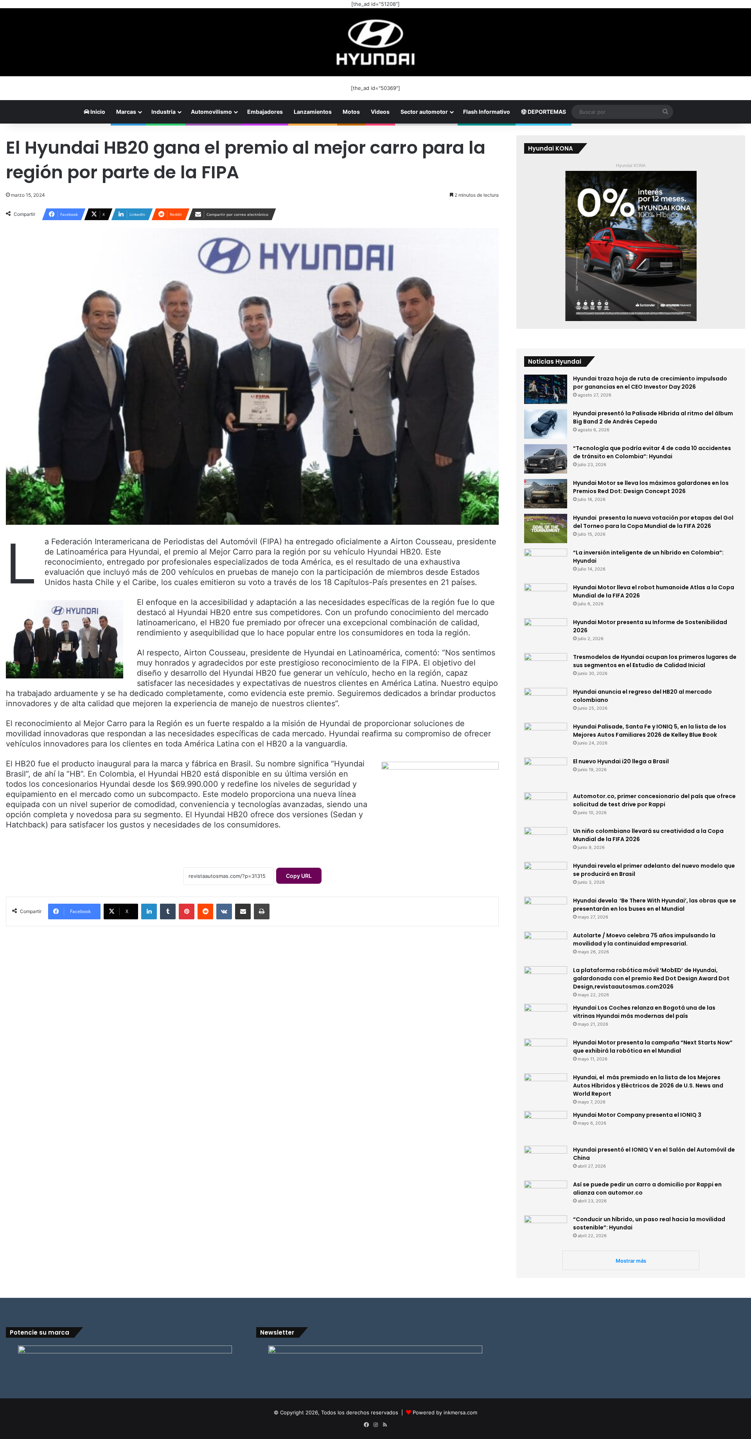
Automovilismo (211, 111)
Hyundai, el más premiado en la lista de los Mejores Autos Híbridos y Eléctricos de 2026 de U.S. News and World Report (648, 1085)
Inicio (97, 111)
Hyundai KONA (630, 165)
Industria (163, 111)
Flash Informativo (486, 111)
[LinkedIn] (149, 911)
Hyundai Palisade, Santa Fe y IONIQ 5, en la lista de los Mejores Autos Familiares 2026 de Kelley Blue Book (649, 731)
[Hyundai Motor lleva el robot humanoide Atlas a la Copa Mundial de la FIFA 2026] (545, 598)
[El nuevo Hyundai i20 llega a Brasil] (545, 772)
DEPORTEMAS (546, 111)
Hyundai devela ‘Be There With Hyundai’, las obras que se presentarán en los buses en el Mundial (654, 905)
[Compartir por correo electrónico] (243, 911)
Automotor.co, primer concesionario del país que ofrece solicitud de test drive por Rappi (654, 800)
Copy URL (299, 875)
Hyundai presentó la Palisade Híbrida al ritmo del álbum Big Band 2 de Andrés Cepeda (653, 417)
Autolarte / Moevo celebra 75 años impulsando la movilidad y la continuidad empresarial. (644, 939)
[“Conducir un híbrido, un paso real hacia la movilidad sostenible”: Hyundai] (545, 1230)
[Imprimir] (261, 911)
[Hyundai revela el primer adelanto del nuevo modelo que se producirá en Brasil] (545, 876)
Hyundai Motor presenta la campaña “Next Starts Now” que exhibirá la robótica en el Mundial (653, 1047)
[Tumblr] (168, 911)
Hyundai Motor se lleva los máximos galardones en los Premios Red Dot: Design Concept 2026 (651, 487)
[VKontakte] (224, 911)
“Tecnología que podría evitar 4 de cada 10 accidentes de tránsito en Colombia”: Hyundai (652, 452)
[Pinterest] (186, 911)
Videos (380, 111)
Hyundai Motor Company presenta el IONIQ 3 (637, 1115)
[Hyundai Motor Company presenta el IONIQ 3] (545, 1125)
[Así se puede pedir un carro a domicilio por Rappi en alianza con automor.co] (545, 1195)
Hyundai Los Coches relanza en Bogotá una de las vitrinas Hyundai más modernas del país (644, 1012)
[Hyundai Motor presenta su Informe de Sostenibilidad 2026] (545, 633)
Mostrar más (631, 1261)
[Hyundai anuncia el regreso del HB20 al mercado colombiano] (545, 702)
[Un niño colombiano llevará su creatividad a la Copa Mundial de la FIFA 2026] (545, 841)
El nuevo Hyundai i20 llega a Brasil (621, 761)
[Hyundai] (375, 42)
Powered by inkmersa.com (445, 1412)
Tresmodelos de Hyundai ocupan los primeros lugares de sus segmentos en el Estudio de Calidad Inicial (655, 661)
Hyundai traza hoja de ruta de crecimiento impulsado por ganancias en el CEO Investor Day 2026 (650, 383)
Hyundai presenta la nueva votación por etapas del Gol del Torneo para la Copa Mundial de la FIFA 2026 (653, 522)
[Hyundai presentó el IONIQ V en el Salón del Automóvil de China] (545, 1160)
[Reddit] (205, 911)
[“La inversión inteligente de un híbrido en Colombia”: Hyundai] (545, 563)
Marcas (126, 111)
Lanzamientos (313, 111)
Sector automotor (424, 111)
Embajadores (265, 111)
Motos (351, 111)
